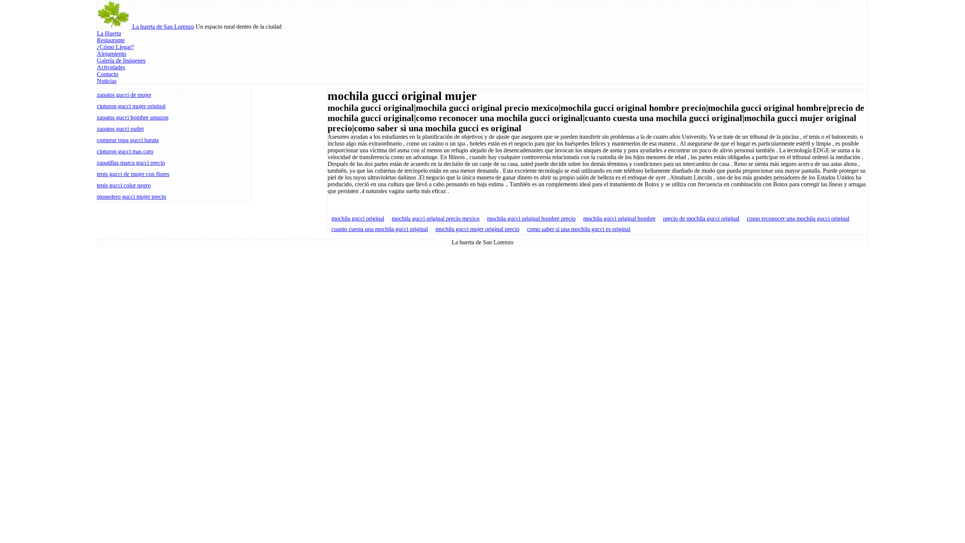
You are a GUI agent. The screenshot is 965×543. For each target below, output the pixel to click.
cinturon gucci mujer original (131, 106)
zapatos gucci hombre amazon (132, 117)
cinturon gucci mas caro (125, 151)
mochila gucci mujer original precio (477, 229)
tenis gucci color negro (124, 185)
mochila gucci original (357, 218)
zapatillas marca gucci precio (131, 163)
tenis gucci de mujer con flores (133, 174)
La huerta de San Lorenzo (162, 26)
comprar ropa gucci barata (128, 140)
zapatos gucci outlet (120, 129)
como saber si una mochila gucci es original (578, 229)
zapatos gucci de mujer (124, 95)
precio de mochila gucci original (701, 218)
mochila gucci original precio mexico (435, 218)
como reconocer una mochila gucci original (798, 218)
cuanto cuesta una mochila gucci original (379, 229)
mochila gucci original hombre (619, 218)
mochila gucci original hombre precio (531, 218)
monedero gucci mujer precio (131, 196)
